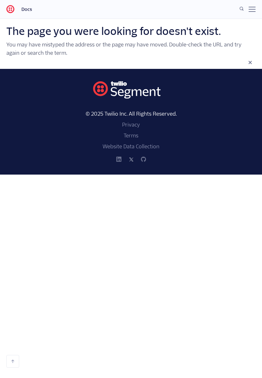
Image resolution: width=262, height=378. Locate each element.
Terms (131, 135)
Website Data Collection (131, 146)
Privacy (131, 124)
